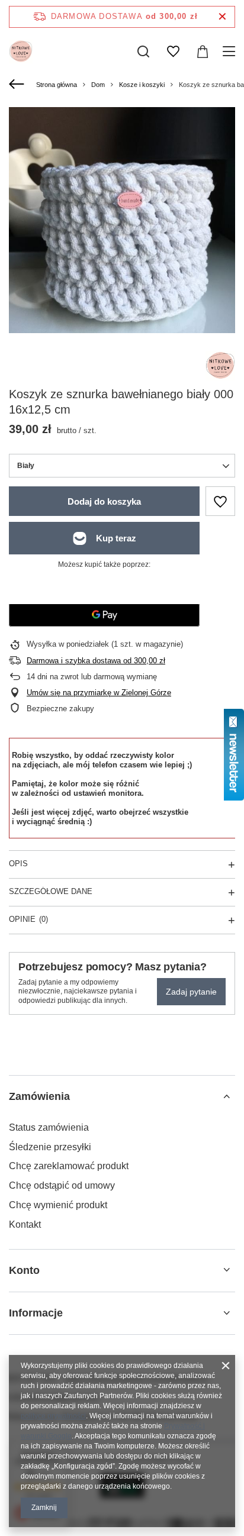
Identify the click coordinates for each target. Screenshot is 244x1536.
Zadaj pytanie (191, 991)
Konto (24, 1270)
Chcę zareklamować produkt (69, 1166)
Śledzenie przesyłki (50, 1147)
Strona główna (56, 84)
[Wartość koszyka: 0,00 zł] (202, 51)
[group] (122, 220)
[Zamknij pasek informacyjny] (222, 17)
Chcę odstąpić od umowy (62, 1185)
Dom (98, 84)
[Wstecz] (18, 84)
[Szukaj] (143, 51)
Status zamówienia (49, 1127)
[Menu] (230, 51)
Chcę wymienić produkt (58, 1205)
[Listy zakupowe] (173, 51)
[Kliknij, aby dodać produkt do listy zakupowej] (220, 501)
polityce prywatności (53, 1416)
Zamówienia (39, 1096)
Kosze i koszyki (142, 84)
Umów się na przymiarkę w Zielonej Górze (99, 692)
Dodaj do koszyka (104, 501)
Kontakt (25, 1224)
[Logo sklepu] (21, 51)
